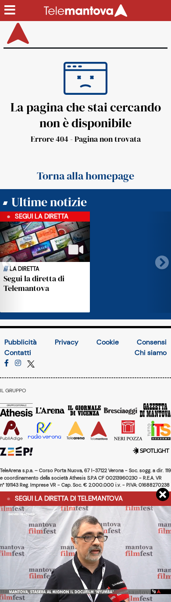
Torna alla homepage (85, 176)
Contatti (17, 352)
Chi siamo (151, 352)
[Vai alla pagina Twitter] (31, 363)
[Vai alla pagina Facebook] (6, 363)
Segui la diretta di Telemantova (34, 283)
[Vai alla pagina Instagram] (18, 363)
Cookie (107, 342)
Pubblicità (20, 342)
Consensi (152, 342)
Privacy (66, 342)
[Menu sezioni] (10, 11)
